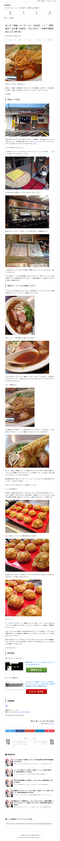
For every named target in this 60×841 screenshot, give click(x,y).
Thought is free (38, 837)
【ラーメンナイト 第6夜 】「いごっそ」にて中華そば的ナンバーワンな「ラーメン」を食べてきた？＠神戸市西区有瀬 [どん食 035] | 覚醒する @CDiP (40, 684)
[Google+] (30, 40)
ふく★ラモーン (36, 141)
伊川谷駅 (19, 712)
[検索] (55, 1)
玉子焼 (46, 721)
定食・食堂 (14, 712)
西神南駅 (23, 712)
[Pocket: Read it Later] (50, 40)
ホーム (7, 18)
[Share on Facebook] (20, 40)
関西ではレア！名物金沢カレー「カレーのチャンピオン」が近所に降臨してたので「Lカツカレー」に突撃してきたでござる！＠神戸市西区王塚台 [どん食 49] (33, 802)
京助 (6, 706)
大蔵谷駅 (28, 712)
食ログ (13, 18)
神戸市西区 (51, 721)
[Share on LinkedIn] (40, 40)
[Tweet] (10, 40)
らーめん (40, 721)
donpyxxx (51, 723)
